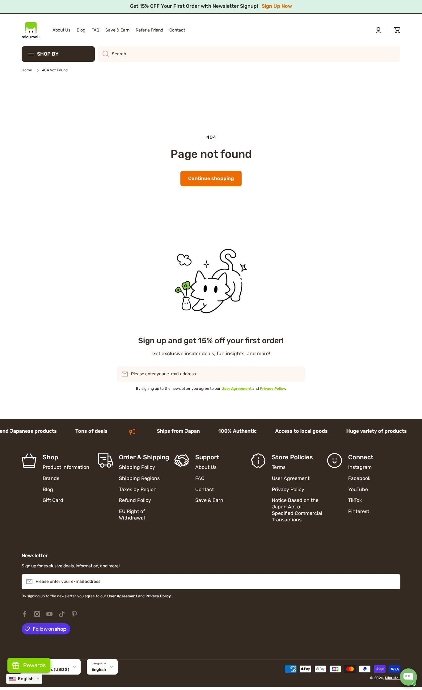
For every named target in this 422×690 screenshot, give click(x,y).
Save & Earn (209, 500)
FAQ (200, 478)
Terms (278, 467)
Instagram (360, 467)
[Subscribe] (297, 374)
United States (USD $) (47, 669)
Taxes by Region (138, 489)
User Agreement (291, 478)
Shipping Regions (139, 478)
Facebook (359, 478)
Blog (48, 489)
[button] (397, 30)
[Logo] (31, 30)
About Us (206, 467)
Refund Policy (135, 500)
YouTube (358, 489)
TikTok (355, 500)
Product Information (66, 467)
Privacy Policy (288, 489)
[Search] (103, 54)
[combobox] (249, 54)
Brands (51, 478)
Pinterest (358, 511)
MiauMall (392, 678)
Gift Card (53, 500)
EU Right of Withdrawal (132, 514)
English (98, 669)
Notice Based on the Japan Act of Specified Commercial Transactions (297, 509)
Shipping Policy (137, 467)
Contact (204, 489)
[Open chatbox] (408, 677)
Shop (50, 457)
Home (27, 70)
